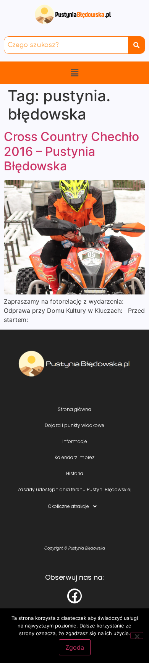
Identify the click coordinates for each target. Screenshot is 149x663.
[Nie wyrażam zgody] (136, 635)
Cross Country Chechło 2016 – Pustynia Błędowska (71, 151)
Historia (74, 473)
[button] (74, 73)
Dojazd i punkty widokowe (74, 425)
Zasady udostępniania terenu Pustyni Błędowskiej (74, 489)
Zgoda (74, 647)
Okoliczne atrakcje (68, 506)
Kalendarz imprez (74, 457)
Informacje (74, 441)
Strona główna (74, 409)
